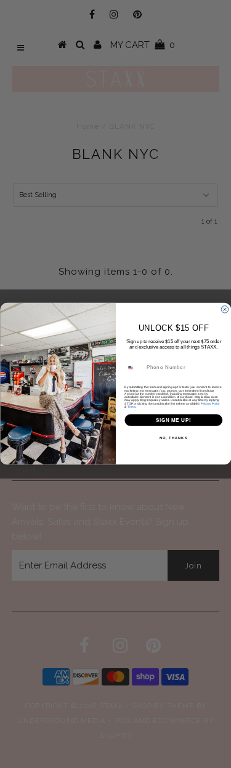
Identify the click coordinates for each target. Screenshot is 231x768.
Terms (132, 406)
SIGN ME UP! (173, 420)
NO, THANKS (173, 438)
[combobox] (133, 367)
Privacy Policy (210, 403)
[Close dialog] (225, 309)
